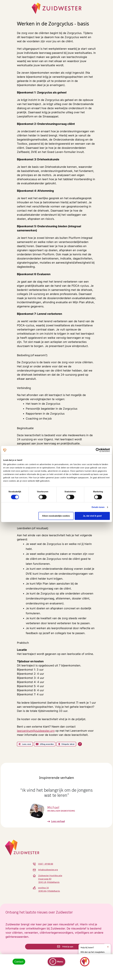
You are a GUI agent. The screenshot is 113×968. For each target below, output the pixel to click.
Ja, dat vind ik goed (92, 516)
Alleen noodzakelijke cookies (56, 516)
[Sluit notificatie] (108, 947)
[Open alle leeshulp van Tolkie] (80, 744)
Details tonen (98, 507)
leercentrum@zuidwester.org (36, 730)
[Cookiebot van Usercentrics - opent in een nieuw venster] (98, 450)
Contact (18, 961)
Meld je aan (67, 946)
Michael (53, 808)
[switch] (43, 497)
